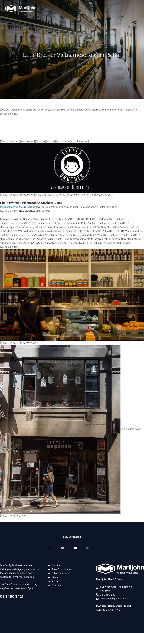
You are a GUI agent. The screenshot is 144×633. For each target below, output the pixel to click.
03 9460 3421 (11, 596)
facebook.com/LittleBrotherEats (18, 206)
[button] (90, 3)
